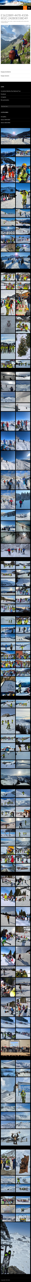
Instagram (3, 97)
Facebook (3, 94)
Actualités (3, 116)
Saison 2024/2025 (5, 119)
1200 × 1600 (12, 21)
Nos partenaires (5, 100)
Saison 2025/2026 (5, 122)
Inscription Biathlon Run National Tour (11, 91)
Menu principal (29, 8)
